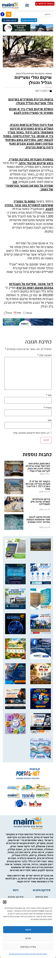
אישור (28, 929)
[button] (4, 902)
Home (49, 73)
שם (49, 395)
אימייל (48, 408)
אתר (50, 420)
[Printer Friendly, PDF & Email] (18, 312)
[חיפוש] (8, 14)
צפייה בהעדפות (28, 947)
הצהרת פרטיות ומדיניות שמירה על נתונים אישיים (28, 954)
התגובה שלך (44, 355)
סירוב (28, 938)
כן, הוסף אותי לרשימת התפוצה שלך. (31, 433)
